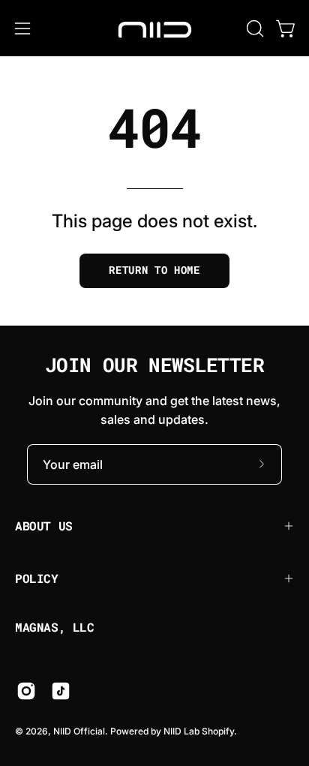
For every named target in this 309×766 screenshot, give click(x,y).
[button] (253, 28)
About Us (44, 525)
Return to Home (154, 270)
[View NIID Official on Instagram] (26, 691)
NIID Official (79, 731)
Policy (36, 578)
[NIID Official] (154, 28)
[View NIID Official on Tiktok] (61, 691)
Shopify (218, 731)
